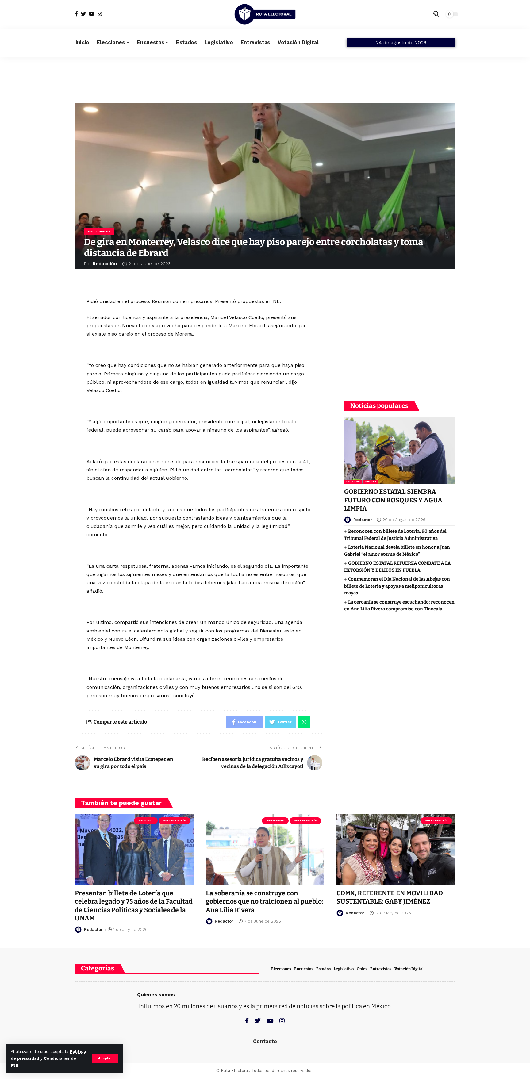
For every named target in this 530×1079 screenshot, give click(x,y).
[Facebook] (76, 14)
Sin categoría (99, 231)
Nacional (146, 820)
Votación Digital (409, 968)
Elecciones (281, 968)
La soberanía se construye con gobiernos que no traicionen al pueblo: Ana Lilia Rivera (264, 901)
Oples (362, 968)
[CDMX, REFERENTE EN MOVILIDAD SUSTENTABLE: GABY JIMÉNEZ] (395, 849)
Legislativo (344, 968)
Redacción (105, 264)
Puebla (370, 482)
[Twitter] (83, 14)
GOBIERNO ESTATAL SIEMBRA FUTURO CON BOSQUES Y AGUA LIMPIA (393, 500)
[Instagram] (99, 14)
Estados (353, 482)
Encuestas (303, 968)
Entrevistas (380, 968)
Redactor (362, 519)
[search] (436, 14)
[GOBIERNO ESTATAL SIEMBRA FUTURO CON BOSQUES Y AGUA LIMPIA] (399, 450)
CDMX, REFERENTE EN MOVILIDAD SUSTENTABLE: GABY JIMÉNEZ (389, 897)
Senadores (275, 820)
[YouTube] (91, 14)
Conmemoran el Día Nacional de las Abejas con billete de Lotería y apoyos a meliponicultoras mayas (397, 586)
